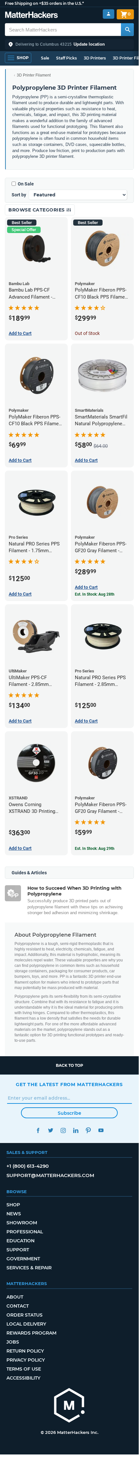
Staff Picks (66, 58)
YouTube (100, 1130)
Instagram (63, 1130)
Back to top (69, 1065)
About (14, 1297)
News (13, 1214)
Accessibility (23, 1378)
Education (20, 1241)
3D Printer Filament (34, 75)
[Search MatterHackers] (127, 29)
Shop (13, 1205)
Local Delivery (26, 1324)
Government (23, 1259)
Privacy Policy (25, 1360)
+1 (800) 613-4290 (27, 1166)
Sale (45, 58)
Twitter (50, 1130)
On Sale (26, 183)
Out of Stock (87, 333)
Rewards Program (31, 1333)
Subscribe (69, 1113)
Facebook (38, 1130)
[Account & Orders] (108, 14)
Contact (17, 1306)
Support (17, 1250)
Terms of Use (23, 1369)
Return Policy (25, 1351)
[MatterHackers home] (31, 15)
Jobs (12, 1342)
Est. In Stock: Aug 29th (94, 848)
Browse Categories (37, 210)
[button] (69, 44)
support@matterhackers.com (50, 1175)
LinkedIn (75, 1130)
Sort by (19, 194)
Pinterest (88, 1130)
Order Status (24, 1315)
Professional (24, 1232)
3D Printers (95, 58)
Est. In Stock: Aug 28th (94, 594)
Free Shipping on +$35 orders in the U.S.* (44, 3)
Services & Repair (29, 1268)
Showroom (21, 1223)
